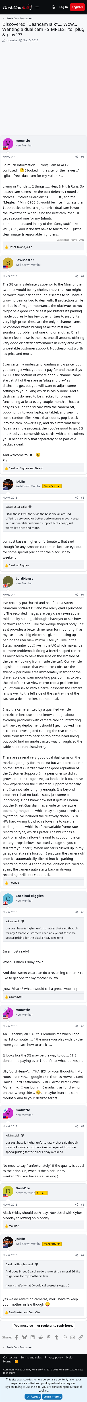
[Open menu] (37, 7)
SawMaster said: (16, 507)
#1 (82, 157)
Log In (63, 7)
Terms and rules (31, 1357)
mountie (11, 40)
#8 (82, 1204)
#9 (82, 1255)
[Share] (76, 157)
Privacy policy (54, 1357)
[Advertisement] (43, 90)
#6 (82, 1026)
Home (7, 1361)
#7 (82, 1126)
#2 (82, 276)
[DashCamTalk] (17, 7)
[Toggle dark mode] (53, 7)
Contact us (10, 1357)
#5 (82, 912)
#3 (82, 497)
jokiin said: (12, 921)
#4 (82, 595)
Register (77, 7)
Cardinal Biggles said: (19, 1264)
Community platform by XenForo (38, 1369)
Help (69, 1357)
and (20, 247)
